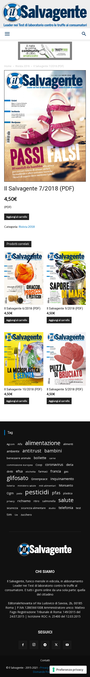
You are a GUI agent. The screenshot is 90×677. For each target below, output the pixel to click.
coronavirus (54, 464)
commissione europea (20, 464)
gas (66, 471)
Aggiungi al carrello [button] (16, 320)
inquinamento (62, 478)
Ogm (10, 493)
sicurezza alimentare (33, 508)
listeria (11, 485)
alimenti (68, 444)
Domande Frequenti (45, 672)
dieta (69, 464)
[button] (7, 34)
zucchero (26, 514)
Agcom (11, 444)
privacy (10, 501)
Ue (16, 514)
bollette (40, 458)
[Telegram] (45, 645)
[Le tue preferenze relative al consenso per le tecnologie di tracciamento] (68, 670)
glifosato (17, 478)
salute (65, 500)
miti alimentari (47, 485)
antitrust (31, 450)
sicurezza (12, 508)
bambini (53, 450)
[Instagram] (34, 645)
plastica (67, 493)
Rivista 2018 (22, 66)
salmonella (48, 501)
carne (52, 458)
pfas (56, 493)
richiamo (24, 501)
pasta (19, 493)
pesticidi (37, 492)
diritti (10, 471)
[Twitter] (56, 645)
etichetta (31, 471)
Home (8, 66)
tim (9, 514)
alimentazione (42, 443)
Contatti (45, 660)
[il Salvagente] (45, 14)
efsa (19, 471)
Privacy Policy (48, 667)
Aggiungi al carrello (16, 216)
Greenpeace (39, 479)
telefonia (66, 507)
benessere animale (19, 458)
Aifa (20, 444)
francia (55, 471)
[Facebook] (23, 645)
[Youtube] (67, 645)
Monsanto (66, 485)
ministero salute (27, 485)
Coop (39, 465)
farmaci (43, 471)
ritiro (36, 501)
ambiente (13, 451)
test (78, 508)
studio (52, 508)
